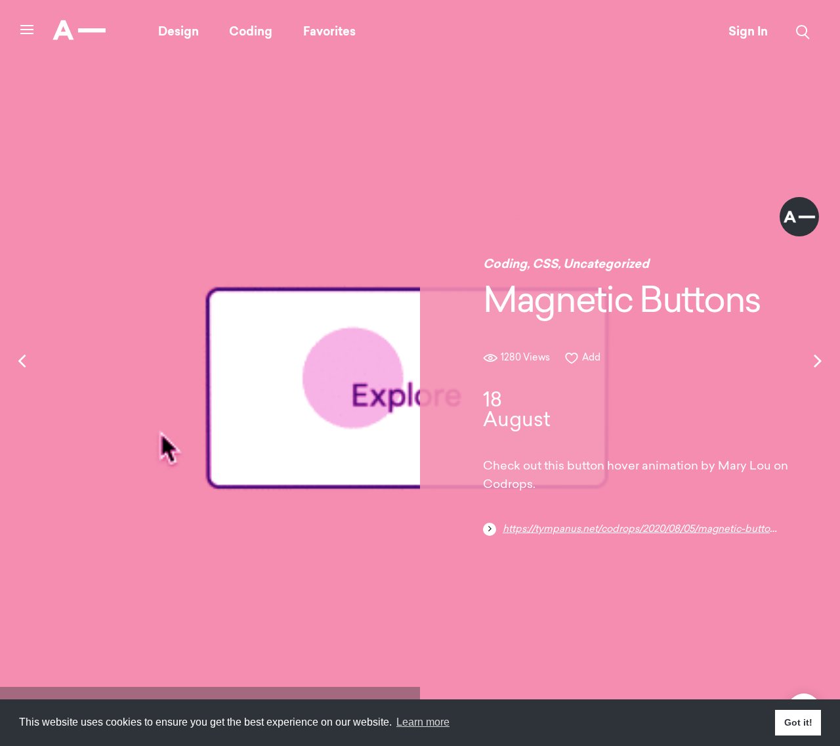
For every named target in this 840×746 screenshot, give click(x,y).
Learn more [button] (423, 722)
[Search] (803, 32)
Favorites (329, 31)
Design (178, 31)
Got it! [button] (798, 722)
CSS (545, 264)
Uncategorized (606, 264)
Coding (250, 31)
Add (591, 358)
